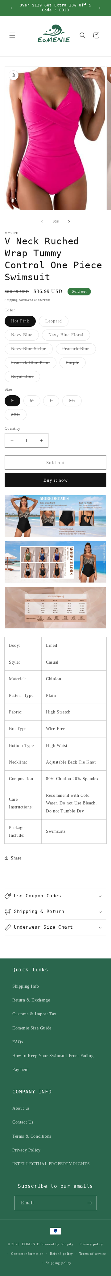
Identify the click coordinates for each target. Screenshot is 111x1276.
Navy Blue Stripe (32, 350)
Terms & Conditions (31, 1136)
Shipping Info (25, 986)
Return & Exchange (31, 1000)
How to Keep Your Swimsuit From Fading (52, 1055)
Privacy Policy (26, 1150)
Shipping (11, 300)
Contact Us (22, 1122)
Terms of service (92, 1253)
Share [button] (16, 858)
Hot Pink (23, 322)
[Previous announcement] (11, 8)
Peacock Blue (79, 350)
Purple (76, 364)
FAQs (17, 1042)
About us (21, 1108)
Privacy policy (91, 1244)
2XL (19, 416)
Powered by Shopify (57, 1244)
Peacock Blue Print (33, 364)
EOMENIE (30, 1244)
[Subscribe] (90, 1203)
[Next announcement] (99, 8)
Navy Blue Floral (69, 336)
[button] (12, 35)
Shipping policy (59, 1263)
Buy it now (55, 480)
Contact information (27, 1253)
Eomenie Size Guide (31, 1028)
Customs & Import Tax (34, 1014)
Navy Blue (25, 336)
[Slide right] (69, 221)
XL (75, 402)
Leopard (56, 322)
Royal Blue (25, 378)
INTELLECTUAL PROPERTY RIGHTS (51, 1164)
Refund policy (61, 1253)
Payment (20, 1069)
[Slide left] (42, 221)
